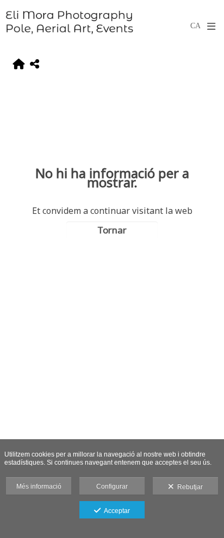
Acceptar (115, 511)
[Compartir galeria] (34, 64)
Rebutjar (188, 487)
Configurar (112, 486)
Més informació (38, 486)
